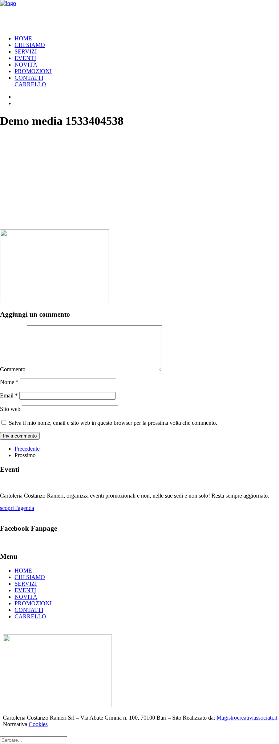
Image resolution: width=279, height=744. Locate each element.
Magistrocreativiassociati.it (247, 718)
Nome (9, 382)
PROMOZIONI (33, 71)
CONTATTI (29, 78)
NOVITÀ (26, 65)
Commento (12, 369)
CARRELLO (30, 84)
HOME (23, 38)
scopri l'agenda (17, 508)
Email (9, 395)
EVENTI (25, 58)
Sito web (10, 409)
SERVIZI (26, 51)
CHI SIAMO (30, 45)
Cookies (38, 724)
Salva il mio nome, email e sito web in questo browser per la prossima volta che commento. (113, 423)
